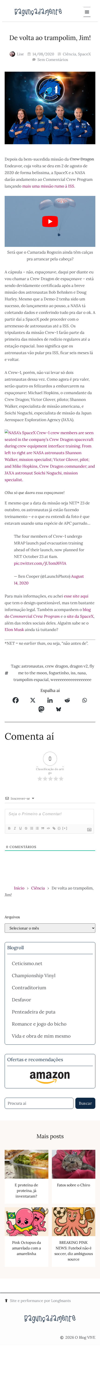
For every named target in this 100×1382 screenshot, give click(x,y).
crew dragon (56, 666)
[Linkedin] (50, 700)
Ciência (69, 54)
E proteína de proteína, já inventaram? (26, 1190)
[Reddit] (67, 700)
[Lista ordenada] (31, 828)
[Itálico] (14, 828)
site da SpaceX (80, 616)
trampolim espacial (31, 679)
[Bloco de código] (48, 828)
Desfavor (21, 1000)
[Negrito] (9, 828)
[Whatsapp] (84, 700)
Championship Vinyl (33, 975)
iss (73, 672)
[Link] (54, 828)
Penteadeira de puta (33, 1012)
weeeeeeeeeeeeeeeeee (70, 679)
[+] (64, 828)
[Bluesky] (58, 709)
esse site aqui (76, 596)
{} (59, 828)
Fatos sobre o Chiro (73, 1185)
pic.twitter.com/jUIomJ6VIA (40, 563)
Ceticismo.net (27, 963)
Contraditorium (29, 987)
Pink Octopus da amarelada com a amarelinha (26, 1248)
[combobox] (39, 1103)
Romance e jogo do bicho (39, 1024)
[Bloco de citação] (42, 828)
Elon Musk (14, 629)
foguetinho (59, 672)
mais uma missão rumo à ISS (48, 186)
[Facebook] (15, 700)
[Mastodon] (41, 709)
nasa (81, 672)
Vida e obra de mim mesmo (41, 1036)
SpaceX (84, 54)
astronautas (32, 666)
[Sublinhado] (20, 828)
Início (19, 888)
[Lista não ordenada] (37, 828)
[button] (86, 11)
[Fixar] (26, 828)
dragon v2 (79, 666)
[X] (33, 700)
